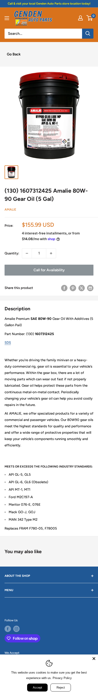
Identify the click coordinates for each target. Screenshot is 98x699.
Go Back (14, 54)
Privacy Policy (62, 678)
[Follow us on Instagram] (16, 629)
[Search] (87, 34)
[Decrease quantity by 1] (27, 253)
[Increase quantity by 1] (51, 253)
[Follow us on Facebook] (8, 629)
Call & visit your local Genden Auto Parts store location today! (49, 3)
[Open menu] (7, 18)
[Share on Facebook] (64, 288)
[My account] (80, 17)
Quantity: (12, 253)
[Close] (94, 658)
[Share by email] (90, 288)
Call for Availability (49, 270)
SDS (8, 343)
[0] (90, 18)
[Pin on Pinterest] (73, 288)
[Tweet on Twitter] (81, 288)
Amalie (10, 209)
